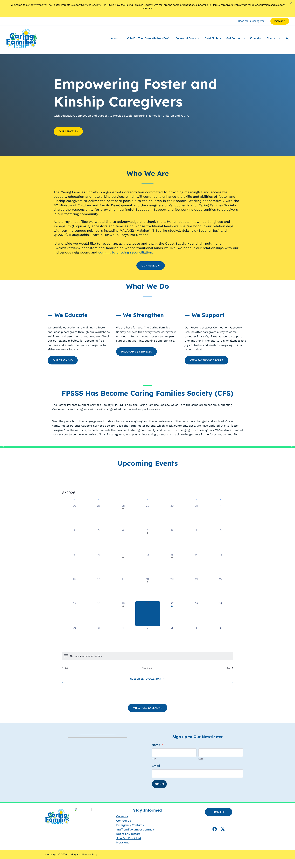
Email (156, 766)
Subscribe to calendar (145, 678)
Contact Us (123, 820)
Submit (159, 784)
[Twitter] (223, 829)
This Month (147, 668)
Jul (66, 668)
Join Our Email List (128, 838)
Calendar (122, 816)
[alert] (147, 656)
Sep (228, 668)
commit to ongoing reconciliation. (125, 252)
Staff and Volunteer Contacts (135, 829)
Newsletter (123, 842)
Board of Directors (128, 833)
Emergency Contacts (130, 825)
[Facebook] (215, 829)
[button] (279, 21)
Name (157, 745)
